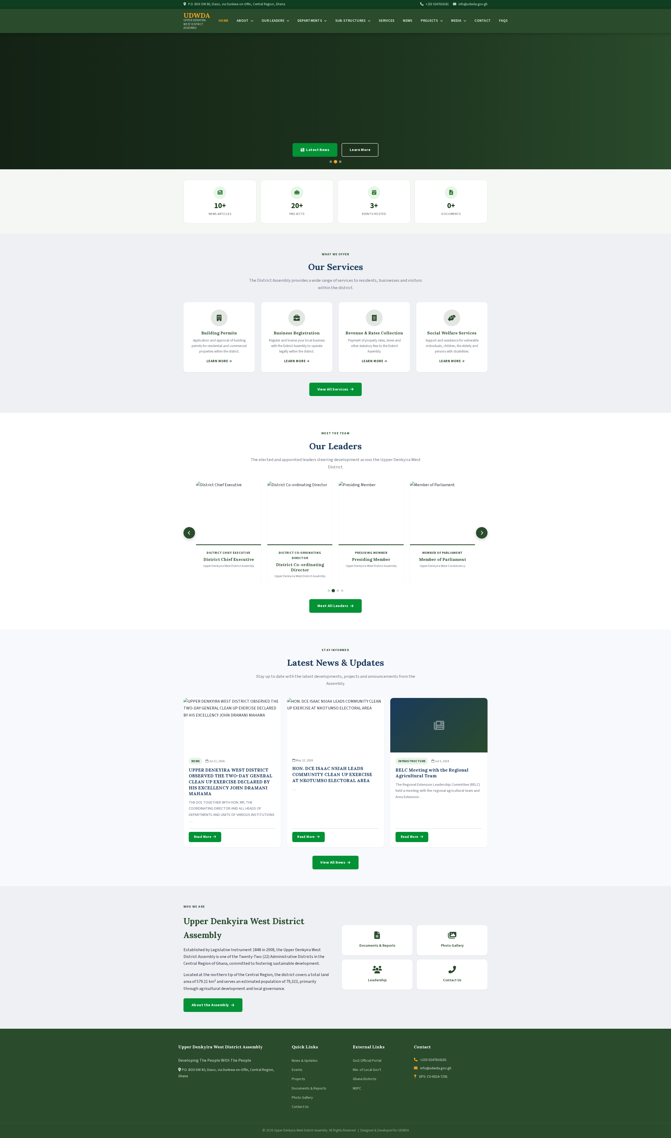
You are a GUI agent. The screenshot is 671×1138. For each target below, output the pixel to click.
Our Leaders (273, 20)
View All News (332, 862)
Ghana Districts (364, 1079)
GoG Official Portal (367, 1060)
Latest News (317, 150)
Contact (482, 20)
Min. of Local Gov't (367, 1069)
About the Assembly (210, 1005)
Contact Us (300, 1106)
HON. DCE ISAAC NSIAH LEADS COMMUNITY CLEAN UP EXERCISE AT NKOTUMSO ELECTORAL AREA (332, 774)
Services (386, 20)
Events (297, 1069)
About (243, 20)
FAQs (503, 20)
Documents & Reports (309, 1088)
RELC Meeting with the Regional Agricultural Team (432, 773)
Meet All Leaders (332, 606)
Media (456, 20)
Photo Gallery (302, 1097)
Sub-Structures (351, 20)
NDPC (357, 1088)
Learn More (360, 150)
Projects (430, 20)
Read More (202, 836)
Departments (310, 20)
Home (223, 20)
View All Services (332, 389)
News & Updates (305, 1060)
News (407, 20)
